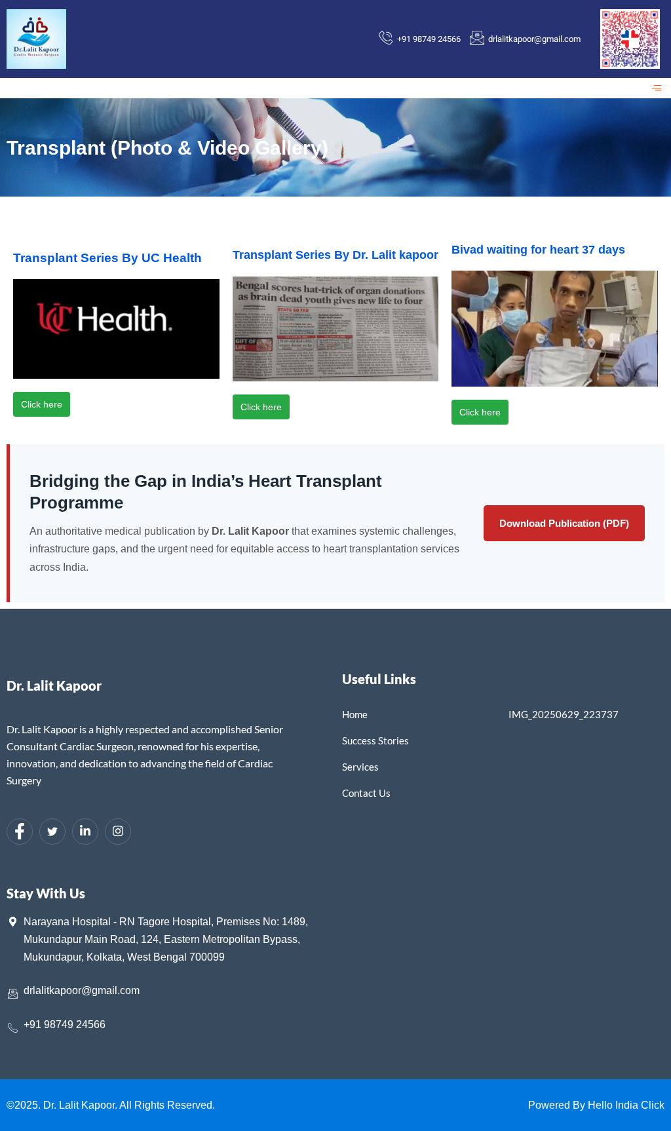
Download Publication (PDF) (564, 523)
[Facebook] (20, 831)
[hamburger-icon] (656, 88)
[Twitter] (52, 831)
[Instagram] (118, 831)
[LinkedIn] (85, 831)
